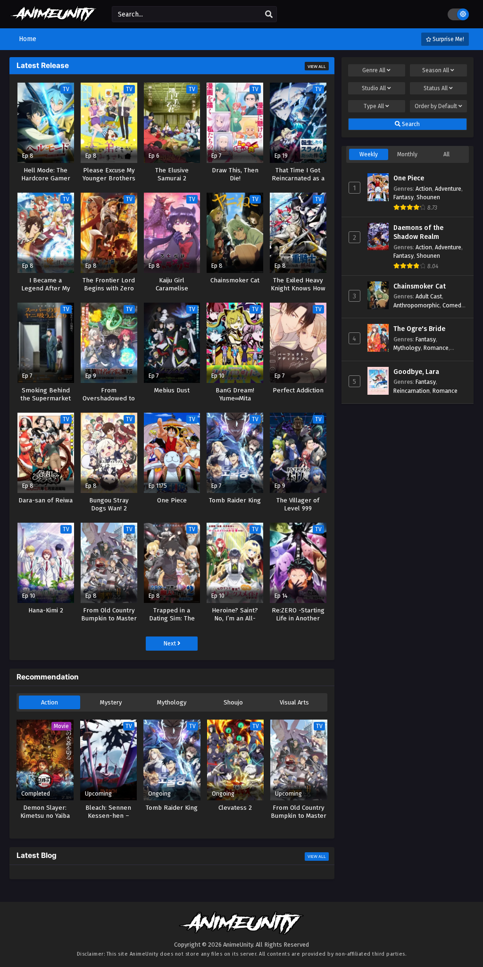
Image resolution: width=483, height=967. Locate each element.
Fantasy (403, 197)
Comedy (453, 305)
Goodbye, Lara (416, 372)
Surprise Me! (447, 39)
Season (435, 70)
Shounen (428, 197)
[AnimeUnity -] (53, 17)
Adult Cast (429, 296)
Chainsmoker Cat (419, 286)
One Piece (408, 178)
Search (410, 124)
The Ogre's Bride (419, 329)
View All (317, 66)
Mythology (171, 702)
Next (170, 643)
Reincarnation (411, 390)
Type (374, 106)
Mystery (111, 702)
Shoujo (233, 702)
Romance (436, 347)
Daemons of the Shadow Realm (418, 232)
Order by (436, 106)
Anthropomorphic (416, 305)
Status (436, 88)
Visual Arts (294, 702)
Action (49, 702)
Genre (373, 70)
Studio (374, 88)
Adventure (448, 188)
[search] (269, 14)
